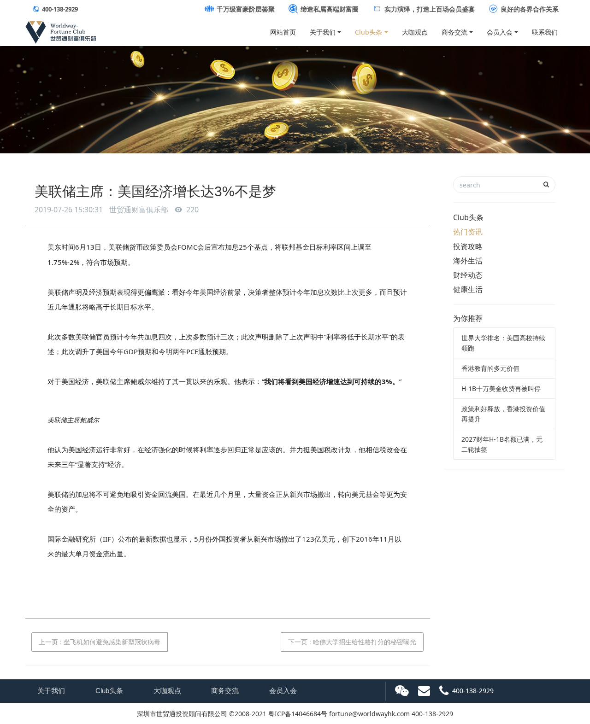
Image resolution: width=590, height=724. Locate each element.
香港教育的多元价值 (490, 368)
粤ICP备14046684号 (297, 713)
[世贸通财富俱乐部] (60, 29)
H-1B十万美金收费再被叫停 (501, 388)
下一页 (352, 641)
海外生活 (468, 261)
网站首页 (283, 32)
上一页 (99, 641)
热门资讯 (468, 232)
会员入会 (500, 32)
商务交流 (454, 32)
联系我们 (545, 32)
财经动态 (468, 275)
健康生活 (468, 289)
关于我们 (323, 32)
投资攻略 (468, 246)
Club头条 (368, 32)
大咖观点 (415, 32)
